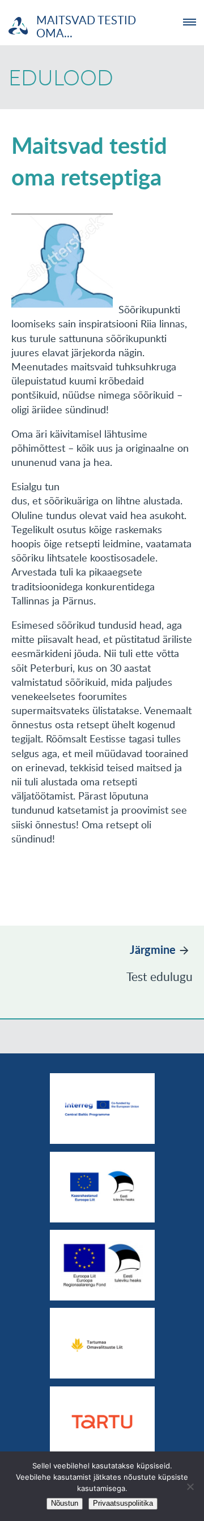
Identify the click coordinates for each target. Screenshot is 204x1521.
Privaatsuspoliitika (123, 1503)
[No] (190, 1486)
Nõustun (64, 1503)
